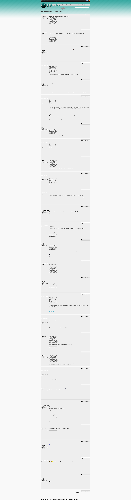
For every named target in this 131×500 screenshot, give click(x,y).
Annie (43, 160)
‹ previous (77, 492)
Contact (87, 4)
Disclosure (54, 0)
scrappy (43, 66)
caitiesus (43, 281)
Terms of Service (43, 0)
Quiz (82, 4)
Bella (43, 243)
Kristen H (43, 99)
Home (63, 4)
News (75, 4)
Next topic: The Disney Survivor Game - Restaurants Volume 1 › (68, 499)
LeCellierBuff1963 (45, 210)
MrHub (43, 143)
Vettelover (44, 16)
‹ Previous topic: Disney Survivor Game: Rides (49, 499)
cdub (42, 83)
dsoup (43, 127)
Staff (63, 7)
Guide (79, 4)
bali (42, 297)
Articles (71, 4)
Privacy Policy (49, 0)
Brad (42, 226)
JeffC (43, 33)
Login (42, 13)
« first (78, 490)
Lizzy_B (43, 50)
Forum (67, 4)
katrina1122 (44, 336)
